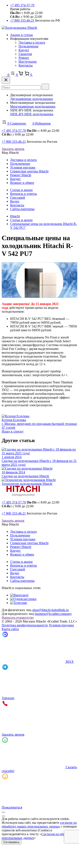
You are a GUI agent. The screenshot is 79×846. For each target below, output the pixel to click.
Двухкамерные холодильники (31, 99)
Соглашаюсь (11, 842)
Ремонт (24, 58)
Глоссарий (17, 197)
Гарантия (25, 54)
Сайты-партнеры (22, 209)
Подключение (29, 46)
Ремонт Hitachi (20, 175)
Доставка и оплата (32, 42)
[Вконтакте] (19, 595)
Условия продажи (22, 167)
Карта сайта (10, 629)
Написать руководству (18, 617)
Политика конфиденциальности (25, 625)
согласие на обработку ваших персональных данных (39, 824)
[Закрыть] (6, 80)
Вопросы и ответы (23, 194)
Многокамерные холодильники (32, 106)
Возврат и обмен (22, 182)
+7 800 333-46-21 (22, 20)
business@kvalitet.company (53, 614)
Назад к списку (13, 431)
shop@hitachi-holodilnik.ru (50, 610)
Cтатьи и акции (21, 190)
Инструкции (28, 61)
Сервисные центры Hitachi (29, 171)
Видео (14, 201)
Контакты (26, 65)
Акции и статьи (21, 35)
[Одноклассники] (23, 599)
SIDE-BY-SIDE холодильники (31, 114)
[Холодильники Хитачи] (19, 27)
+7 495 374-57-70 (22, 5)
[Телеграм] (18, 603)
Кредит (24, 50)
